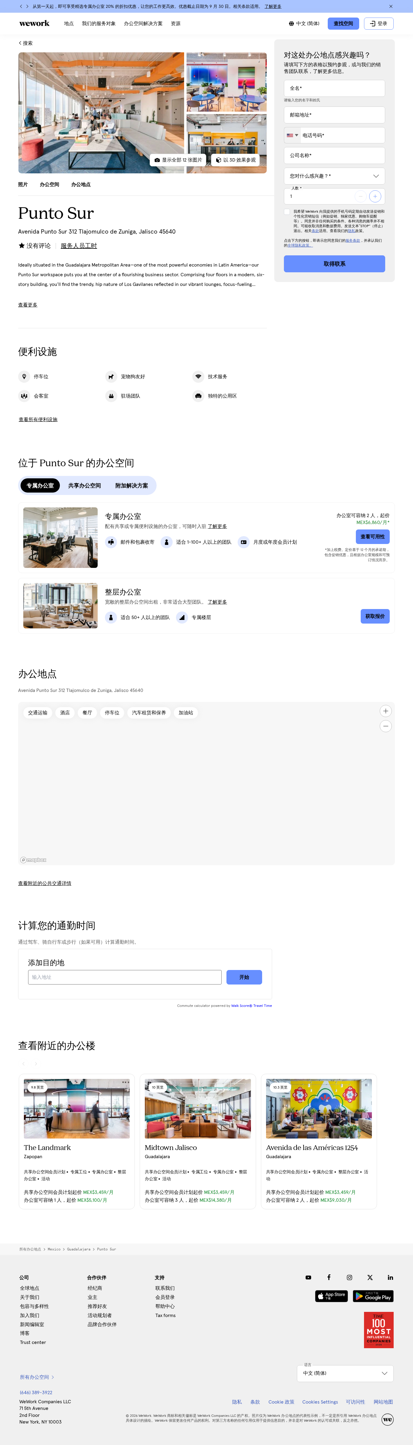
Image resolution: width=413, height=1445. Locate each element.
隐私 (351, 231)
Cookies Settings (320, 1402)
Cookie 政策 (281, 1402)
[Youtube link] (308, 1277)
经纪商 (95, 1288)
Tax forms (165, 1315)
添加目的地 (46, 963)
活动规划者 (100, 1315)
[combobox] (292, 135)
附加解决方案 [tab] (131, 485)
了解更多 (273, 7)
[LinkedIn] (391, 1277)
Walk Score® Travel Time (251, 1006)
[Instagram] (349, 1277)
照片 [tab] (23, 185)
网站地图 (383, 1402)
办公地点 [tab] (81, 185)
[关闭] (391, 6)
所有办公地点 (30, 1249)
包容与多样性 (34, 1306)
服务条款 (353, 241)
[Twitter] (370, 1277)
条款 (315, 231)
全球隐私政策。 (300, 245)
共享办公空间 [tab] (84, 485)
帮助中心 (165, 1306)
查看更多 (27, 305)
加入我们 (29, 1315)
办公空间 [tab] (49, 185)
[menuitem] (69, 23)
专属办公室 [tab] (40, 485)
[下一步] (27, 6)
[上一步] (21, 6)
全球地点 (29, 1288)
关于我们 (29, 1297)
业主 (92, 1297)
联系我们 (165, 1288)
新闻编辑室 (32, 1324)
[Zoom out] (386, 726)
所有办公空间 (34, 1377)
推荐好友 (97, 1306)
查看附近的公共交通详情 (44, 883)
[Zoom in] (386, 711)
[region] (206, 783)
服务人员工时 (79, 246)
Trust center (33, 1342)
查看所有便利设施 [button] (38, 419)
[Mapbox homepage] (33, 860)
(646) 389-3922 (36, 1392)
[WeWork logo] (34, 23)
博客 (25, 1333)
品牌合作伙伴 (102, 1324)
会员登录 (165, 1297)
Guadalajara (78, 1249)
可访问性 (355, 1402)
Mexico (54, 1249)
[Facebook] (329, 1277)
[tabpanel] (142, 113)
